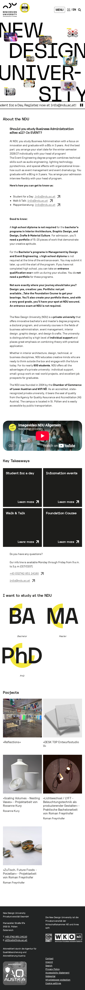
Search (48, 965)
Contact (49, 958)
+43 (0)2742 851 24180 (24, 573)
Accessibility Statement (57, 972)
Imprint (49, 962)
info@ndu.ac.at (44, 196)
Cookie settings (53, 983)
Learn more (26, 501)
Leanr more (26, 541)
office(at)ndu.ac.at (16, 940)
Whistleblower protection (57, 979)
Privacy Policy (52, 969)
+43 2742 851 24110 (16, 936)
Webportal (50, 976)
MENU (59, 10)
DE (68, 9)
